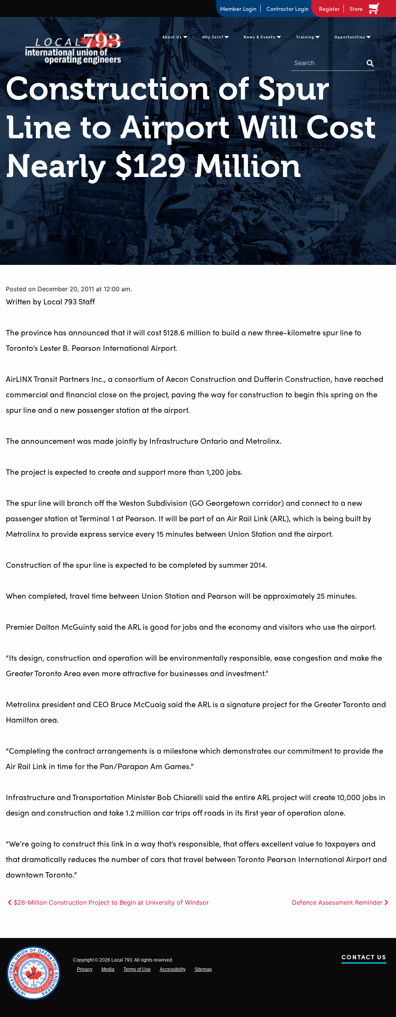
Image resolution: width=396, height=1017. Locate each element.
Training (305, 37)
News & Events (260, 37)
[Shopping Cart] (375, 8)
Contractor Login (287, 8)
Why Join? (213, 37)
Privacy (84, 969)
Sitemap (203, 969)
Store (356, 8)
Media (107, 969)
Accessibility (173, 969)
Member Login (238, 8)
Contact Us (363, 958)
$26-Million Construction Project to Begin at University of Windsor (111, 902)
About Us (172, 37)
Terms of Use (137, 969)
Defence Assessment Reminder (337, 902)
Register (329, 8)
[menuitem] (172, 36)
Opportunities (350, 37)
